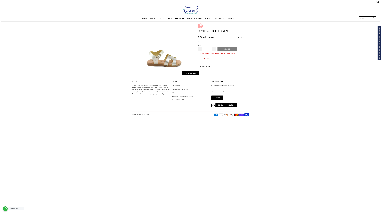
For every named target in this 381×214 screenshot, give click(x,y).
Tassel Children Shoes (142, 114)
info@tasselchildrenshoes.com (184, 96)
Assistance (219, 18)
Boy (169, 18)
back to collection (190, 73)
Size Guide (241, 38)
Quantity (201, 45)
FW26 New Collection (149, 18)
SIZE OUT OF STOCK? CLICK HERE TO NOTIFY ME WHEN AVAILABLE (217, 53)
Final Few (231, 18)
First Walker (179, 18)
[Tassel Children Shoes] (190, 10)
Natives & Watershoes (194, 18)
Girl (161, 18)
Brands (207, 18)
